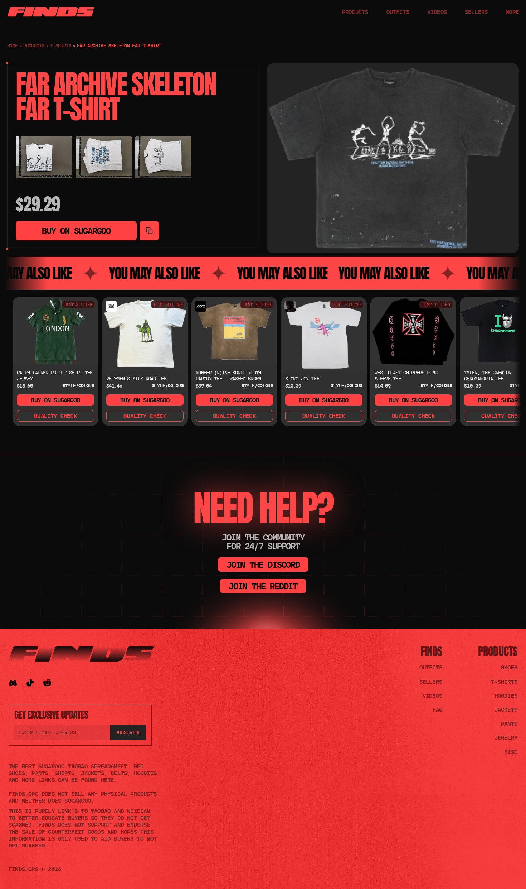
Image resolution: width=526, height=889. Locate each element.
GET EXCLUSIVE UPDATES (51, 714)
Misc (510, 751)
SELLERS (476, 11)
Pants (509, 723)
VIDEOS (437, 11)
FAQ (437, 709)
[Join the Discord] (13, 683)
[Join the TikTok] (30, 683)
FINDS (431, 651)
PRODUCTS (355, 11)
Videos (432, 695)
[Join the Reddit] (47, 683)
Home (12, 45)
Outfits (430, 667)
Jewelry (506, 737)
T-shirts (60, 45)
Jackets (506, 709)
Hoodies (506, 695)
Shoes (509, 667)
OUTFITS (397, 11)
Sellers (430, 681)
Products (497, 651)
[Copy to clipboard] (149, 230)
